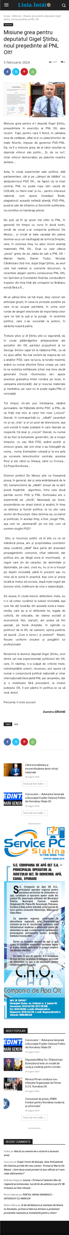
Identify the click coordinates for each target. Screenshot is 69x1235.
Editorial (16, 16)
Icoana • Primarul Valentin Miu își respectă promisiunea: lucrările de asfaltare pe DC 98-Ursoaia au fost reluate (34, 1184)
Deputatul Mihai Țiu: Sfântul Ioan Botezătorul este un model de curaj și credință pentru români (44, 1063)
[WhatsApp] (32, 71)
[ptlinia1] (34, 843)
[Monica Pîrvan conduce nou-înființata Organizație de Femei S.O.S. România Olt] (13, 1084)
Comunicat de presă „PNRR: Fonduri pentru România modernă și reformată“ (44, 1102)
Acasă (7, 16)
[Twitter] (16, 71)
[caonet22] (34, 939)
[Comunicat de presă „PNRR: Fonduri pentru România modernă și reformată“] (13, 1103)
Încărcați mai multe (33, 783)
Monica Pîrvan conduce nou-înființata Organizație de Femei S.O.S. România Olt (43, 1083)
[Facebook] (7, 71)
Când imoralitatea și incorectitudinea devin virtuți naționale (41, 768)
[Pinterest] (24, 71)
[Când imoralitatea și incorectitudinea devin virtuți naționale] (13, 769)
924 (16, 724)
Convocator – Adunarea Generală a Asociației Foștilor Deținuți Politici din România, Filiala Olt (45, 798)
